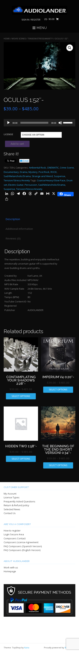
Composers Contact (15, 538)
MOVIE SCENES (19, 38)
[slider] (68, 122)
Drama (23, 172)
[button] (69, 47)
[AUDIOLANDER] (39, 10)
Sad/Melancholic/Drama (17, 176)
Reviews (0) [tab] (13, 238)
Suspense (59, 176)
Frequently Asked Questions (19, 501)
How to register (12, 530)
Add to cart (17, 143)
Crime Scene (67, 167)
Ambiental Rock (37, 167)
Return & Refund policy (16, 505)
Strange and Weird (42, 176)
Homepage (10, 571)
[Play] (8, 123)
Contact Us (10, 513)
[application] (39, 122)
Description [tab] (13, 219)
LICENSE (8, 134)
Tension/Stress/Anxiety (40, 38)
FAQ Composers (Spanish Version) (23, 546)
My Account (10, 493)
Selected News (12, 509)
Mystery (32, 172)
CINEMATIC (53, 167)
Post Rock (44, 172)
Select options (21, 396)
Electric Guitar (16, 184)
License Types (11, 497)
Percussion (31, 184)
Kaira (26, 647)
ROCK (54, 172)
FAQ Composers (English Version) (22, 550)
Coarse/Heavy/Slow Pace (51, 180)
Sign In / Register (30, 19)
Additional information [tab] (19, 229)
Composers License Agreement (21, 542)
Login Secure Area (14, 534)
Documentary (11, 172)
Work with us (11, 567)
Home (7, 38)
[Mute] (60, 123)
